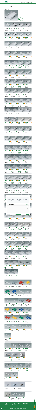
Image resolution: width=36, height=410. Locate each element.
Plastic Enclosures (6, 404)
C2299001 (19, 265)
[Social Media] (34, 403)
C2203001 (5, 265)
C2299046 (19, 348)
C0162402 (12, 65)
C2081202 (12, 122)
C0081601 (5, 37)
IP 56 (4, 360)
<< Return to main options (20, 20)
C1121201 (19, 84)
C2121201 (19, 131)
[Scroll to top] (33, 408)
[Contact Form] (34, 402)
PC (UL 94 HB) (12, 67)
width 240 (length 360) (20, 18)
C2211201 (12, 329)
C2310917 (12, 357)
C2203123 (19, 303)
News (14, 3)
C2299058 (12, 397)
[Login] (34, 405)
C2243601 (12, 265)
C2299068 (19, 397)
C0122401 (5, 56)
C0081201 (19, 180)
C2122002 (12, 141)
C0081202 (26, 180)
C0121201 (5, 199)
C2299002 (26, 265)
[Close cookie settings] (1, 409)
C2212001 (26, 329)
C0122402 (12, 56)
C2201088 (5, 368)
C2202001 (5, 303)
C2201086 (5, 294)
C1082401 (5, 84)
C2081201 (5, 122)
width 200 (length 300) (20, 17)
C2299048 (26, 348)
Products (6, 3)
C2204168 (19, 368)
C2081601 (19, 122)
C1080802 (26, 65)
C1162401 (19, 103)
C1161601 (5, 103)
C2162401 (19, 150)
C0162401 (5, 65)
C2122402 (26, 141)
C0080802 (12, 180)
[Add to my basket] (10, 28)
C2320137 (19, 357)
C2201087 (12, 294)
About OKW (15, 404)
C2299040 (5, 348)
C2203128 (12, 368)
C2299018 (5, 397)
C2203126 (12, 312)
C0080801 (5, 180)
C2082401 (5, 131)
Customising (8, 3)
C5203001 (19, 169)
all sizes (19, 19)
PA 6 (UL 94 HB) (12, 350)
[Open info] (34, 408)
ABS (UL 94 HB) (5, 67)
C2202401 (12, 303)
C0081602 (12, 37)
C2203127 (19, 312)
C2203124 (26, 303)
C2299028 (26, 368)
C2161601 (5, 150)
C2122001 (5, 141)
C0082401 (19, 37)
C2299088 (12, 377)
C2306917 (5, 357)
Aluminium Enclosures (11, 404)
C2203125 (5, 312)
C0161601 (19, 56)
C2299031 (5, 377)
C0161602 (26, 56)
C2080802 (26, 218)
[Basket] (34, 407)
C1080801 (19, 65)
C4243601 (12, 169)
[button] (1, 409)
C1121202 (26, 84)
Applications (12, 3)
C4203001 (5, 169)
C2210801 (5, 329)
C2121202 (26, 131)
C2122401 (19, 141)
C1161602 (12, 103)
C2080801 (19, 218)
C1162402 (26, 103)
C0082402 (26, 37)
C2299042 (12, 348)
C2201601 (26, 294)
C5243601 (26, 169)
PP (4, 379)
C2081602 (26, 122)
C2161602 (12, 150)
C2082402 (12, 131)
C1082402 (12, 84)
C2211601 (19, 329)
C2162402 (26, 150)
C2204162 (26, 312)
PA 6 (4, 370)
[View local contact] (34, 400)
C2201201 (19, 294)
